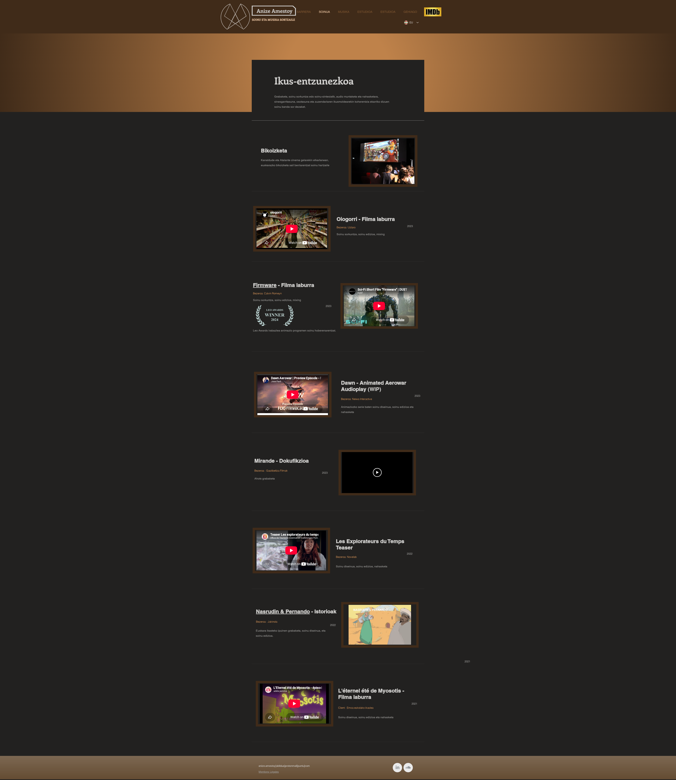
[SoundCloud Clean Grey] (408, 767)
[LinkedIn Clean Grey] (397, 767)
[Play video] (377, 472)
